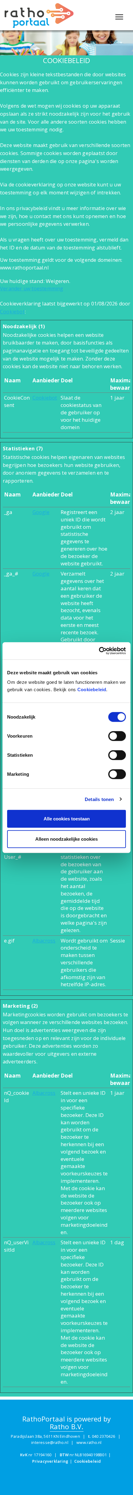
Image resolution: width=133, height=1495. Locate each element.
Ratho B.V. (67, 1427)
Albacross (44, 940)
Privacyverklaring (50, 1461)
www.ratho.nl (88, 1442)
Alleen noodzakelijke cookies (66, 838)
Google (40, 512)
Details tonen (99, 799)
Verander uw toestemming (31, 288)
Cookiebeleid (91, 689)
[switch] (117, 736)
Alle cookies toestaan (67, 818)
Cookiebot (12, 311)
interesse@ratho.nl (49, 1442)
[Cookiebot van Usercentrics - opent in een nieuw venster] (99, 651)
